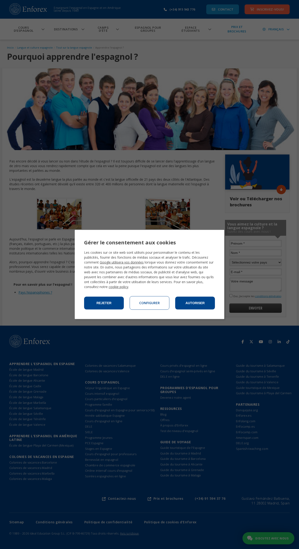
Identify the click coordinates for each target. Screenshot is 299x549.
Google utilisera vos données (122, 262)
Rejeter (103, 303)
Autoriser (195, 303)
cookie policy (118, 287)
